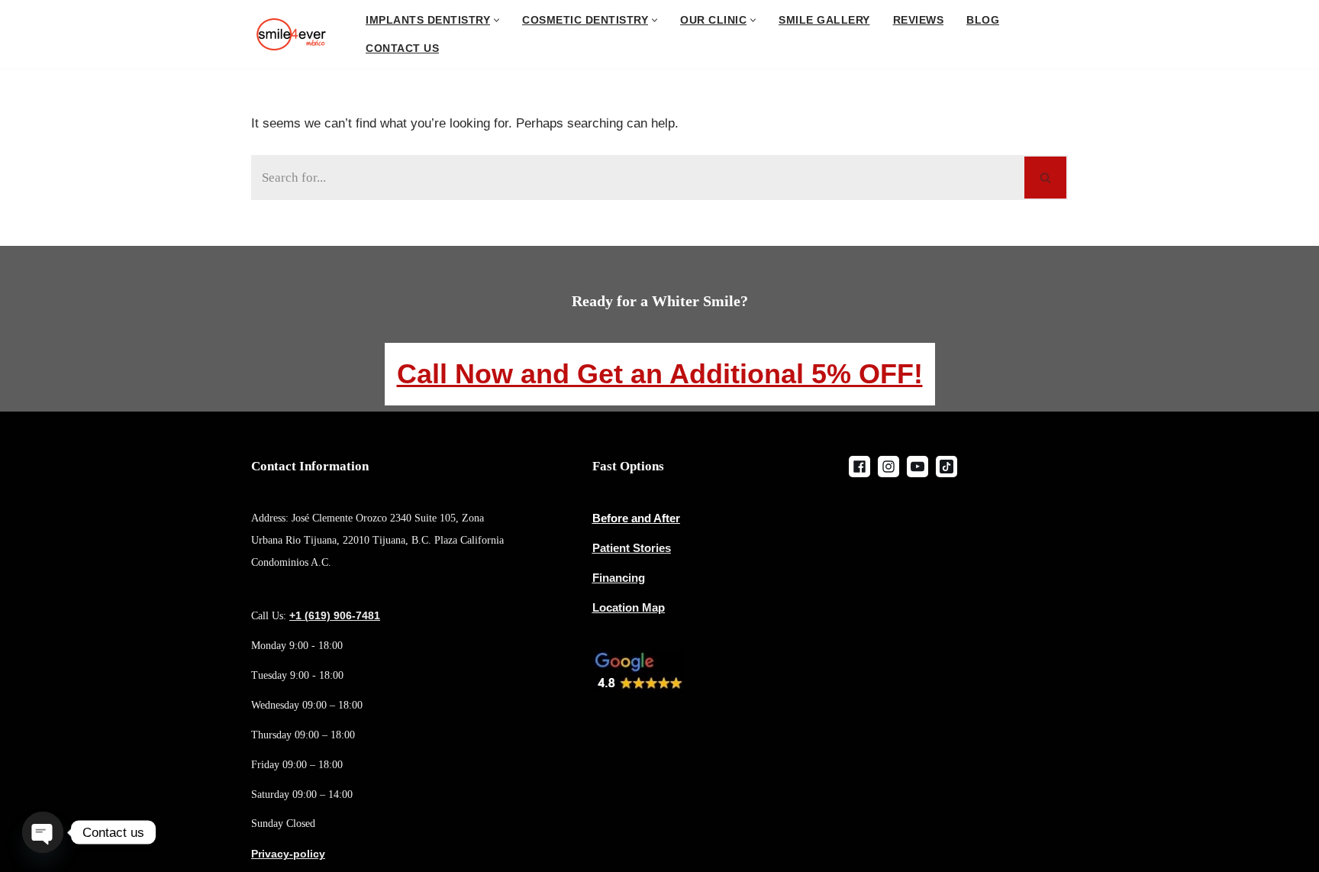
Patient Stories (631, 547)
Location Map (628, 607)
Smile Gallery (824, 20)
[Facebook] (859, 466)
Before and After (636, 518)
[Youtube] (917, 466)
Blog (982, 20)
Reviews (918, 20)
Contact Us (402, 48)
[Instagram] (888, 466)
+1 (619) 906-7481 (334, 615)
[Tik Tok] (946, 466)
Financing (618, 577)
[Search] (1046, 177)
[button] (496, 20)
